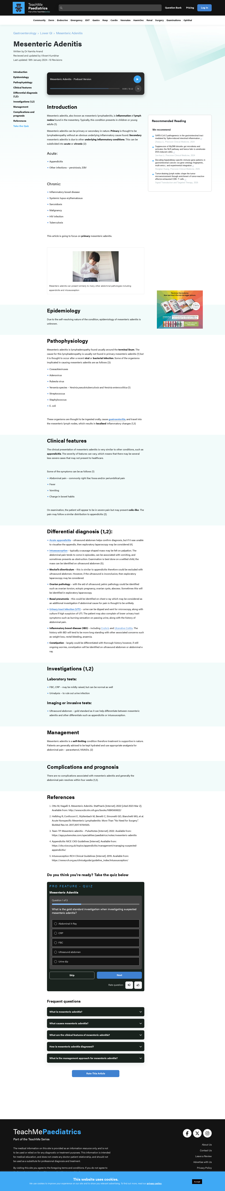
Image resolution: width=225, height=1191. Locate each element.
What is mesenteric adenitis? (65, 1011)
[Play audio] (137, 79)
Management (21, 106)
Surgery (159, 20)
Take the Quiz (21, 126)
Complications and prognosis (23, 113)
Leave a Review (203, 1156)
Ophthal (188, 20)
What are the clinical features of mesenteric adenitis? (79, 1035)
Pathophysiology (22, 82)
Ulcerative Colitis (123, 628)
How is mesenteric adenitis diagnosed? (71, 1046)
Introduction (20, 72)
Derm (51, 20)
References (19, 120)
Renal (149, 20)
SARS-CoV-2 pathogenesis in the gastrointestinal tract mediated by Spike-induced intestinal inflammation (179, 136)
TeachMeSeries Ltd (64, 251)
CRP (60, 933)
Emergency (76, 20)
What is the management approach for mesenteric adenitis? (83, 1058)
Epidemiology (21, 77)
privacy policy (154, 1183)
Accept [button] (197, 1181)
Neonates (125, 20)
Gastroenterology (24, 33)
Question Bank (173, 7)
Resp (105, 20)
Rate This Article (95, 1073)
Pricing (190, 7)
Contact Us (206, 1150)
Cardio (114, 20)
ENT (87, 20)
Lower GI (46, 33)
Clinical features (22, 87)
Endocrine (62, 20)
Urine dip (63, 961)
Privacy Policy (204, 1167)
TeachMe (37, 6)
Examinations (174, 20)
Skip (72, 975)
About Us (207, 1144)
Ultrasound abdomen (69, 952)
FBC (60, 942)
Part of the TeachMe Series (31, 1139)
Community (39, 20)
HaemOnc (138, 20)
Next (119, 975)
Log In (204, 7)
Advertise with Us (202, 1162)
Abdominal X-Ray (67, 923)
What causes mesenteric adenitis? (68, 1023)
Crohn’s (105, 628)
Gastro (96, 20)
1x (138, 88)
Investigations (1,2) (24, 101)
